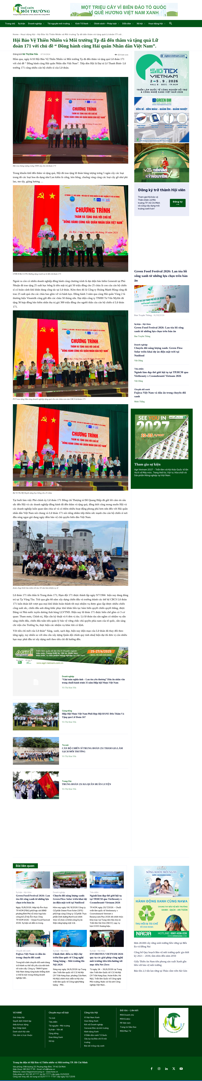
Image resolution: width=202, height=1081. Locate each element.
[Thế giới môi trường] (31, 10)
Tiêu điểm (139, 369)
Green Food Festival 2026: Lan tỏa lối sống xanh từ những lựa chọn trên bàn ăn (161, 275)
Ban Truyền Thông (143, 315)
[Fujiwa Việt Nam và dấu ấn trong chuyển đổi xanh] (33, 938)
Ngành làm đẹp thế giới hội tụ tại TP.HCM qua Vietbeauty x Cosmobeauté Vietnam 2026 (106, 899)
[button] (170, 23)
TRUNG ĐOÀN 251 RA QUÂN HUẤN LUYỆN (86, 784)
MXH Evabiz (125, 1019)
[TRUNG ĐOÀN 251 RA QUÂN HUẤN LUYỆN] (36, 785)
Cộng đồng (67, 711)
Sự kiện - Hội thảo (142, 324)
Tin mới (65, 745)
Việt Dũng (138, 360)
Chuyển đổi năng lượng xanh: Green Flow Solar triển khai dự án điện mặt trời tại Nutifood (158, 351)
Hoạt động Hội (28, 34)
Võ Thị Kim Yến (30, 54)
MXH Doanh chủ (127, 1015)
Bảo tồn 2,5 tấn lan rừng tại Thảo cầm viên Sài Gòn (160, 970)
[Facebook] (152, 1069)
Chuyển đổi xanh (142, 390)
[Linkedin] (166, 1069)
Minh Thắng (139, 401)
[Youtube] (181, 1069)
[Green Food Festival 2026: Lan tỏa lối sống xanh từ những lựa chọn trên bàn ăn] (161, 299)
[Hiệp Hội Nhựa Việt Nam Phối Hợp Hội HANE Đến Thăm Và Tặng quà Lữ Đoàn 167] (36, 716)
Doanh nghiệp (68, 676)
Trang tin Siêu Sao (128, 1027)
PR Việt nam (125, 1023)
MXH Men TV (125, 1031)
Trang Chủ (66, 781)
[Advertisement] (70, 823)
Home (16, 34)
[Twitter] (174, 1069)
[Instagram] (159, 1069)
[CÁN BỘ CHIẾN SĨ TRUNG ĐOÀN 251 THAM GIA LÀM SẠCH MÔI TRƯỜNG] (36, 751)
